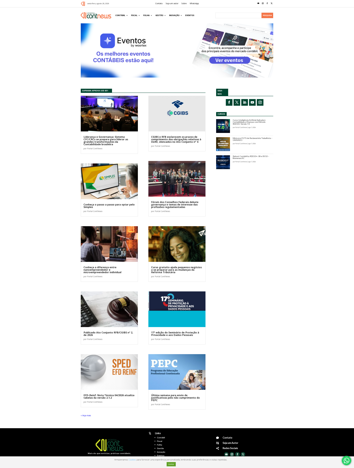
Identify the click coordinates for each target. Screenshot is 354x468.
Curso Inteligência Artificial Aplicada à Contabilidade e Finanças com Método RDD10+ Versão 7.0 (249, 122)
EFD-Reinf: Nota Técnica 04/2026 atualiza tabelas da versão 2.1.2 (109, 396)
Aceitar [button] (171, 464)
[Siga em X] (271, 3)
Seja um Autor (230, 442)
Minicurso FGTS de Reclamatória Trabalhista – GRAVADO (252, 139)
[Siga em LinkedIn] (244, 102)
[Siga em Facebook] (267, 3)
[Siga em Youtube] (258, 3)
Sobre (184, 3)
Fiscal (134, 15)
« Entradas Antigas (89, 415)
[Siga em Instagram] (262, 3)
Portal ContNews (94, 148)
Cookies (132, 459)
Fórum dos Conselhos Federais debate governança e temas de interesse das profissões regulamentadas (174, 204)
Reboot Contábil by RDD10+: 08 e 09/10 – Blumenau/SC (251, 157)
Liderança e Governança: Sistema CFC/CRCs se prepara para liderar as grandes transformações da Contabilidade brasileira (106, 140)
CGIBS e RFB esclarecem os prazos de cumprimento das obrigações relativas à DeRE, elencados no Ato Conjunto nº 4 (176, 139)
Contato (159, 3)
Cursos (221, 114)
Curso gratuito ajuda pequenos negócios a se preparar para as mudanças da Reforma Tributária (176, 270)
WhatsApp (194, 3)
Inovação (174, 15)
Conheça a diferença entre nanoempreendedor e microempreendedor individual (102, 270)
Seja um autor (172, 3)
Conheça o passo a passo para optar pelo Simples (109, 206)
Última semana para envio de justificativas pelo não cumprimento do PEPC (175, 398)
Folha (146, 15)
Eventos (189, 15)
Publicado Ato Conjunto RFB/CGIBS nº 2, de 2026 (108, 334)
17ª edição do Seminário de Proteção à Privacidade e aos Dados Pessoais (175, 334)
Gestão (159, 15)
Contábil (120, 15)
